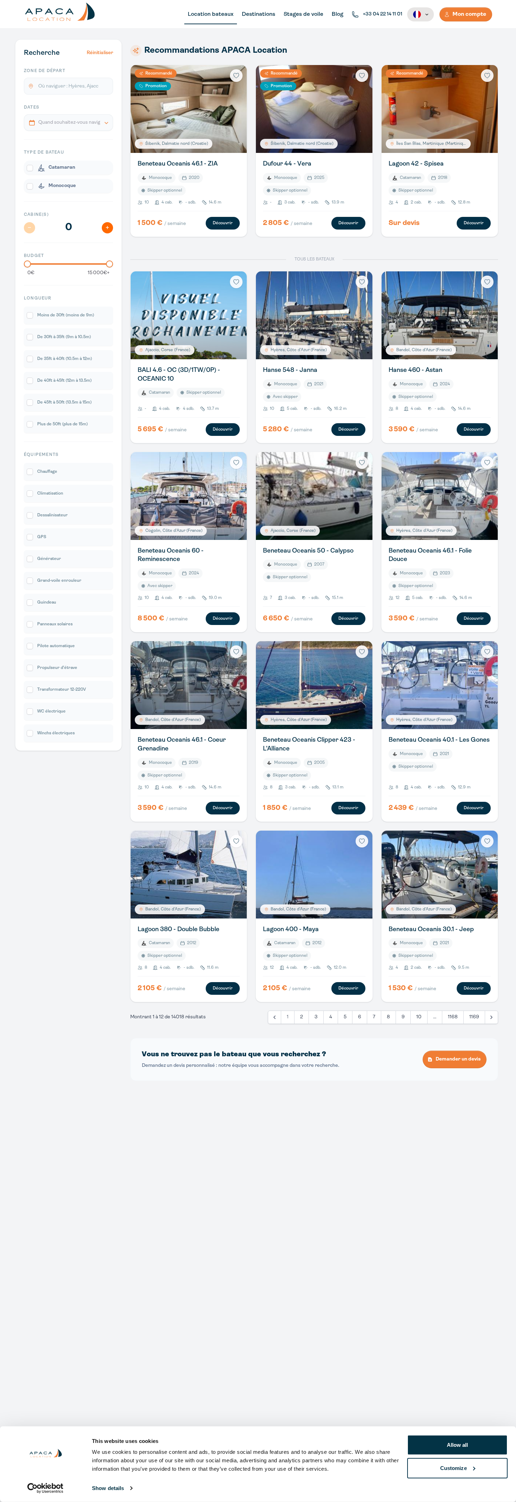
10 (419, 1017)
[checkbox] (68, 168)
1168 (453, 1017)
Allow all (457, 1445)
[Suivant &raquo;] (491, 1017)
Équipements (41, 455)
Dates (31, 107)
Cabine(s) (36, 215)
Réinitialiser (100, 53)
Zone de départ (44, 71)
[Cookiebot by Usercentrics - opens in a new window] (45, 1488)
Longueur (38, 298)
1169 (474, 1017)
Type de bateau (44, 152)
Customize (453, 1468)
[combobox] (68, 122)
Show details (108, 1488)
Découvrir (223, 223)
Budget (34, 256)
